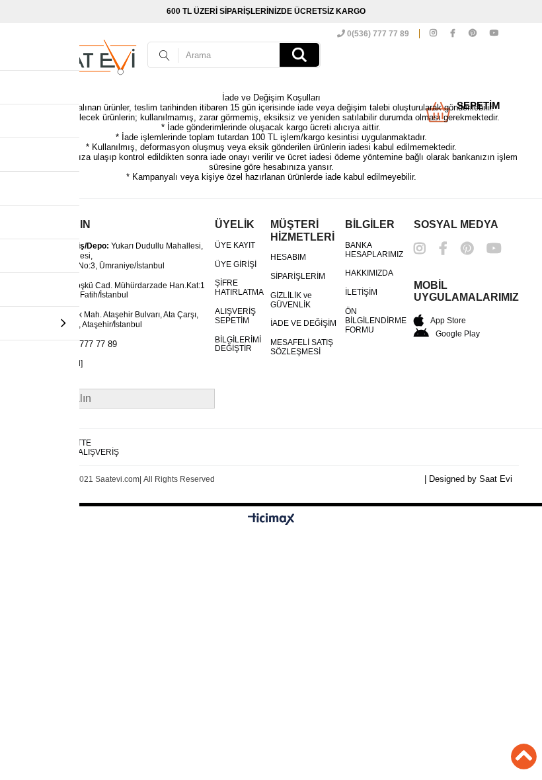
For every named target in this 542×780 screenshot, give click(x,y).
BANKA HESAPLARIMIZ (374, 250)
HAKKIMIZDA (369, 273)
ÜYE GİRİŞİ (235, 264)
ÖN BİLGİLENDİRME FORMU (375, 320)
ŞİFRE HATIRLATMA (239, 288)
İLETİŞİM (361, 292)
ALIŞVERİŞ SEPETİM (235, 316)
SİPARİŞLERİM (297, 276)
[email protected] (53, 364)
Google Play (458, 333)
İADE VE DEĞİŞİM (303, 323)
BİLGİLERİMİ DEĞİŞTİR (238, 345)
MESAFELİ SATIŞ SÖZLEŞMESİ (301, 347)
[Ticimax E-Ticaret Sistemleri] (271, 519)
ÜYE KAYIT (235, 245)
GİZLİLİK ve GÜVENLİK (291, 300)
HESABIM (288, 257)
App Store (448, 320)
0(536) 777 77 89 (377, 33)
